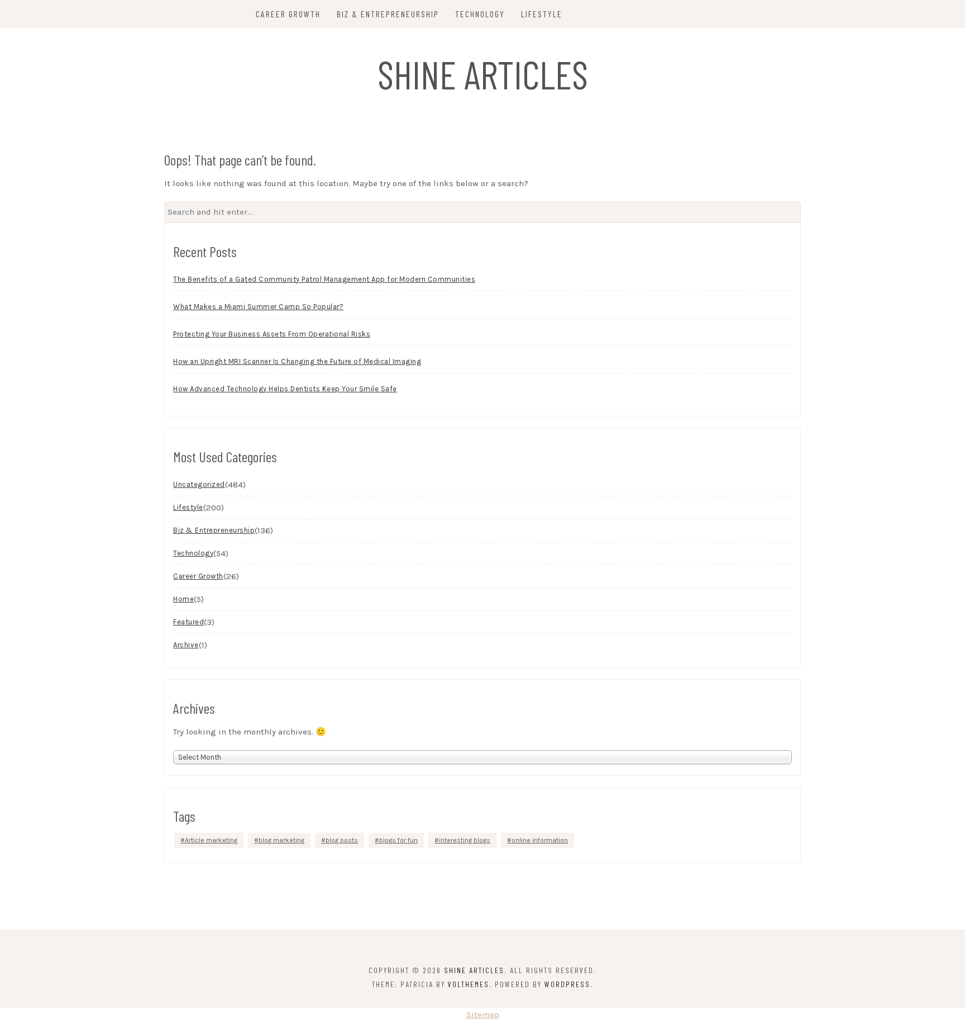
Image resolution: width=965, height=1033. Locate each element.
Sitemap (482, 1015)
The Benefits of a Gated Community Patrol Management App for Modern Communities (324, 279)
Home (183, 599)
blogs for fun (398, 840)
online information (540, 840)
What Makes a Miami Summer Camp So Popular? (258, 306)
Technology (480, 13)
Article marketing (211, 840)
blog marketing (281, 840)
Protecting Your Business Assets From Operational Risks (271, 334)
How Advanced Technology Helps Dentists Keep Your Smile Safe (285, 389)
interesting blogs (464, 840)
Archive (186, 645)
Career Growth (288, 13)
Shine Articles (483, 73)
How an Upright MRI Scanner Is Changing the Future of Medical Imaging (297, 361)
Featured (188, 622)
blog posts (342, 840)
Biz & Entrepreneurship (388, 13)
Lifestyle (541, 13)
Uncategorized (199, 484)
